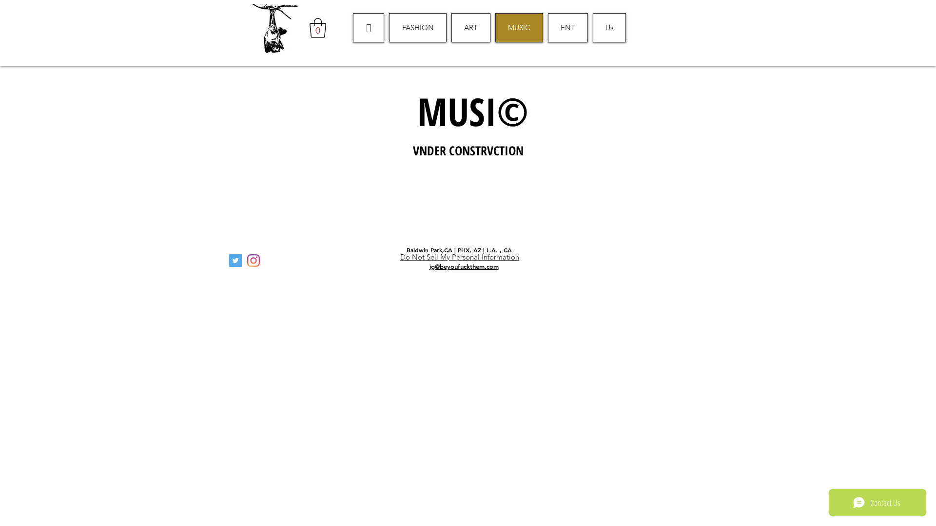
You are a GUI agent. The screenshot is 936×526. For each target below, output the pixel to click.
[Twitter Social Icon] (235, 260)
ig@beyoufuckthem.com (464, 266)
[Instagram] (253, 260)
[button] (318, 28)
